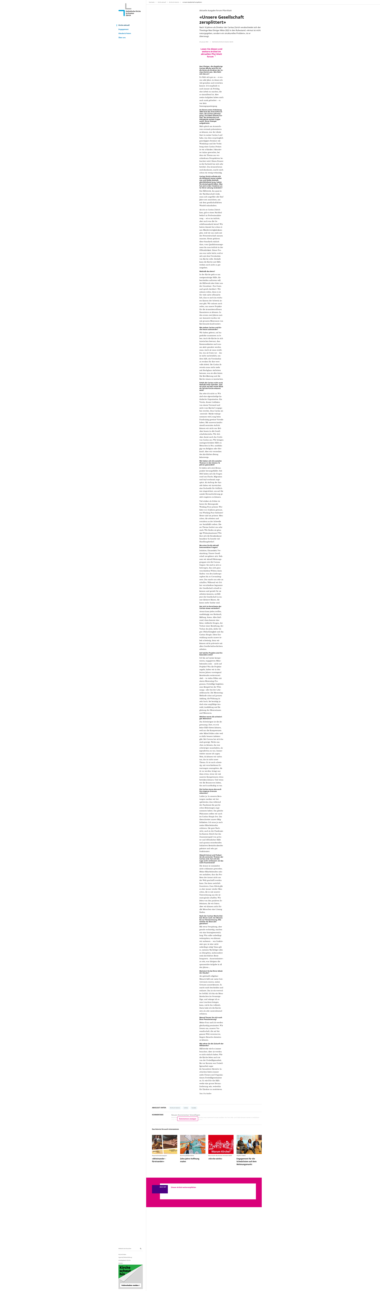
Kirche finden (122, 1254)
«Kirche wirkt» (215, 1158)
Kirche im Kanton (174, 2)
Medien (120, 1263)
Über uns (122, 37)
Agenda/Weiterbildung (125, 1257)
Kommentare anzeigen (187, 1119)
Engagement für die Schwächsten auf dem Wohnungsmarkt (247, 1161)
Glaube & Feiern (124, 33)
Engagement (123, 29)
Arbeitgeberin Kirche (124, 1260)
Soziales (193, 1108)
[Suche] (141, 1248)
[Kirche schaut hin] (130, 1277)
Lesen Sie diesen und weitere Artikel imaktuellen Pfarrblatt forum (211, 52)
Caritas (186, 1108)
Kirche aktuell (124, 25)
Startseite (151, 2)
